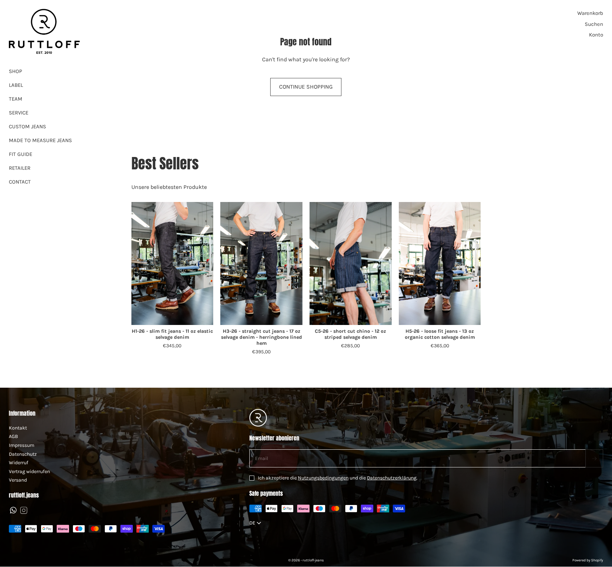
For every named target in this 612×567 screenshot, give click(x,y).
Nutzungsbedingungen (323, 478)
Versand (18, 480)
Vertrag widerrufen (29, 471)
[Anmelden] (594, 458)
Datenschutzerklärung (391, 478)
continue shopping (306, 86)
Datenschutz (23, 454)
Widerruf (18, 463)
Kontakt (18, 428)
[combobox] (255, 523)
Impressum (21, 445)
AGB (13, 436)
